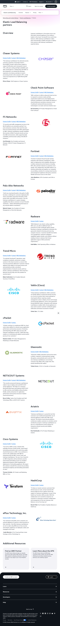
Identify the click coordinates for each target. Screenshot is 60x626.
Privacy (4, 620)
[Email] (40, 616)
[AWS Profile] (56, 2)
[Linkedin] (45, 613)
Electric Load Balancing (25, 18)
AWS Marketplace (21, 58)
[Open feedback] (58, 313)
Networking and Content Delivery (10, 18)
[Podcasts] (54, 613)
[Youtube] (52, 613)
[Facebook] (43, 613)
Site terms (10, 620)
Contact (14, 58)
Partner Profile (7, 58)
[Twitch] (50, 613)
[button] (51, 6)
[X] (40, 613)
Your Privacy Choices (18, 620)
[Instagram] (47, 613)
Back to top (29, 609)
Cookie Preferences (32, 620)
